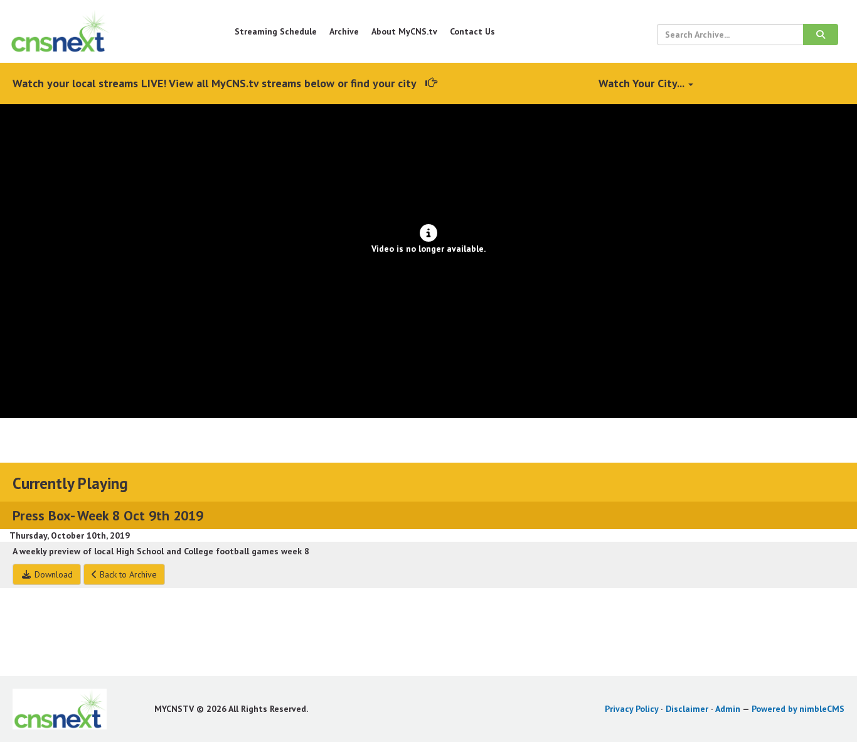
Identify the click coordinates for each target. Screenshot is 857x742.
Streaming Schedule (276, 31)
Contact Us (472, 31)
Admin (727, 708)
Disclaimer (687, 708)
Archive (344, 31)
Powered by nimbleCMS (798, 708)
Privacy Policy (631, 708)
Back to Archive (127, 574)
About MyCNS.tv (404, 31)
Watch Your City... (643, 83)
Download (52, 574)
